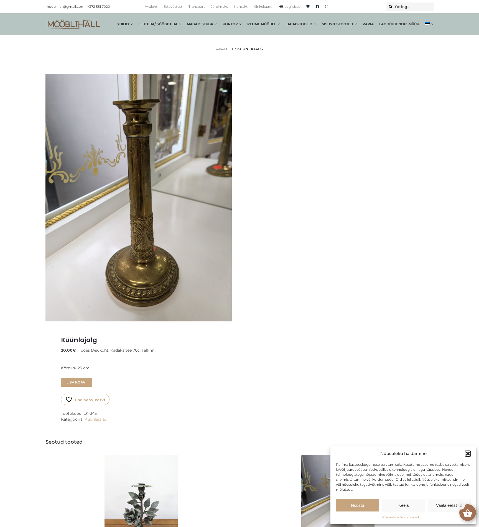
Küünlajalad (96, 419)
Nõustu (357, 505)
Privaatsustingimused (400, 517)
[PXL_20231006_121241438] (138, 197)
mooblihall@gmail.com (65, 6)
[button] (468, 453)
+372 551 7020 (98, 6)
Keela (403, 505)
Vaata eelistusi (449, 505)
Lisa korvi (76, 382)
